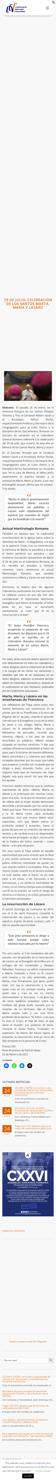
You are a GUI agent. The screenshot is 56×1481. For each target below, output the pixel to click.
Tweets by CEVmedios (13, 1230)
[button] (53, 3)
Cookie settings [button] (42, 1471)
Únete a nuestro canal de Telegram (28, 1341)
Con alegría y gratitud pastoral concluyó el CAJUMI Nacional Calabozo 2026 (24, 1421)
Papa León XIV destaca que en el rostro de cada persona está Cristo (33, 1127)
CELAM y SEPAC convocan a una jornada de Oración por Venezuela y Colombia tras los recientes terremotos (34, 1091)
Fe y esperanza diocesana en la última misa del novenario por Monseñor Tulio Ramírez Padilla (27, 1434)
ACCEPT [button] (28, 1476)
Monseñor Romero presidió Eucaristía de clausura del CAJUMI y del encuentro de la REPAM (34, 1110)
